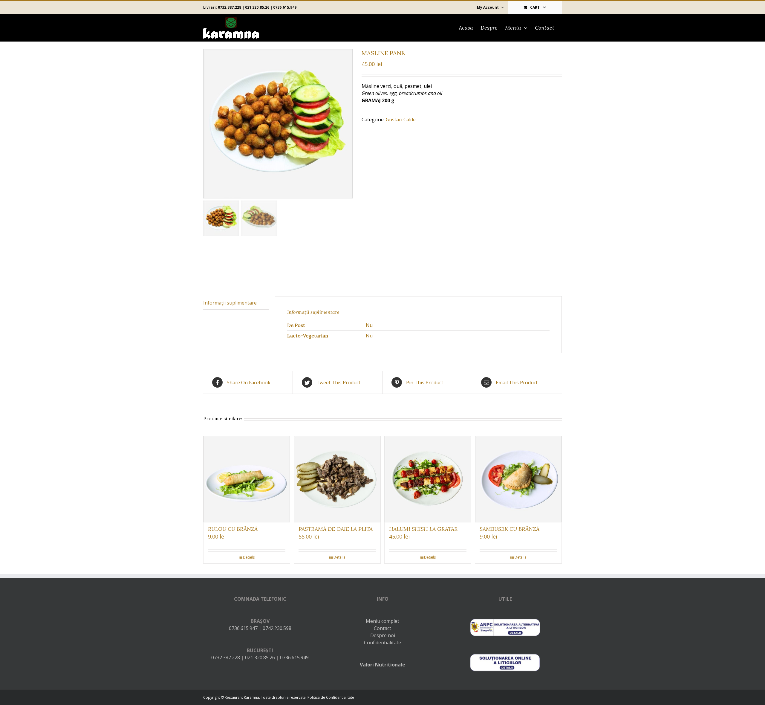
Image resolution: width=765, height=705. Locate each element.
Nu (369, 325)
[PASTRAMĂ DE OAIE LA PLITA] (337, 479)
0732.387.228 (229, 7)
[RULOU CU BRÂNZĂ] (247, 479)
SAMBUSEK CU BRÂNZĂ (509, 528)
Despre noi (382, 635)
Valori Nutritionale (382, 664)
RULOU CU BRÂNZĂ (233, 528)
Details (249, 557)
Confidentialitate (382, 642)
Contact (382, 628)
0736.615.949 (284, 7)
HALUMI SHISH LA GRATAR (423, 528)
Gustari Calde (401, 119)
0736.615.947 (243, 628)
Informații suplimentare (230, 302)
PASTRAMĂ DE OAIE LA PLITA (336, 528)
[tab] (236, 303)
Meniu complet (382, 621)
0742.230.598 (277, 628)
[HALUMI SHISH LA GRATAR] (428, 479)
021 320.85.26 (257, 7)
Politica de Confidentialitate (330, 697)
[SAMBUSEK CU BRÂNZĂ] (518, 479)
